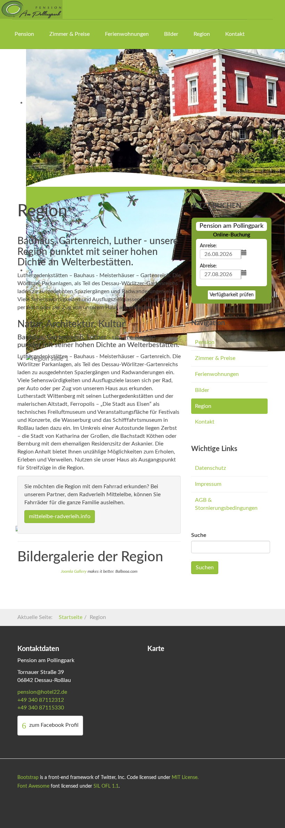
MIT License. (185, 777)
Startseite (70, 617)
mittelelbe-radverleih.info (59, 516)
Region (202, 34)
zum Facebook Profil (53, 725)
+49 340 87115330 (40, 707)
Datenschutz (210, 468)
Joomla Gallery (74, 571)
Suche (198, 535)
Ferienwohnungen (127, 34)
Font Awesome (33, 786)
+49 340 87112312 (40, 700)
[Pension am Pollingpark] (31, 9)
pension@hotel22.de (42, 692)
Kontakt (235, 34)
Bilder (171, 34)
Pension (24, 34)
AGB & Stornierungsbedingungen (226, 504)
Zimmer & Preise (69, 34)
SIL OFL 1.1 (106, 786)
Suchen (205, 567)
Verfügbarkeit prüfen (232, 294)
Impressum (208, 484)
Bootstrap (28, 777)
